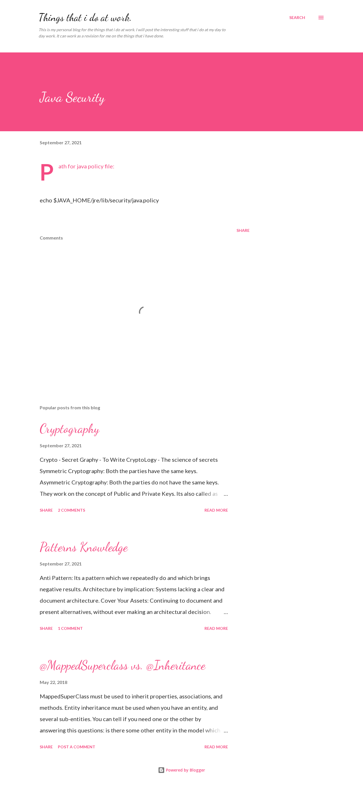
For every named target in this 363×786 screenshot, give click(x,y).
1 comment (70, 628)
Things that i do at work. (85, 17)
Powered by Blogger (185, 770)
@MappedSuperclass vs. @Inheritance (122, 665)
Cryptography (69, 428)
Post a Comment (76, 746)
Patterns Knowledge (84, 547)
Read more (216, 510)
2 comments (71, 510)
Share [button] (243, 230)
